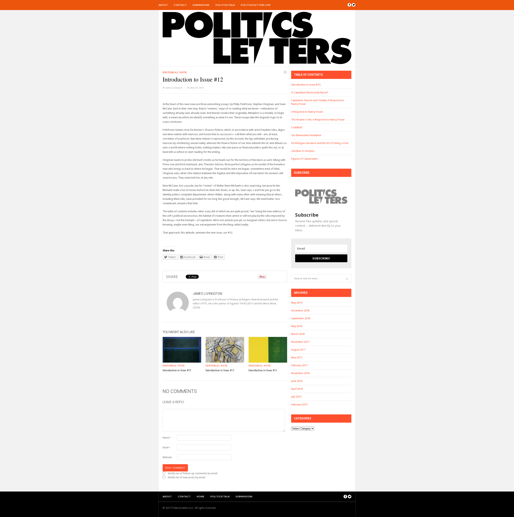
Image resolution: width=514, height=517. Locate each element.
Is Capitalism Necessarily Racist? (309, 92)
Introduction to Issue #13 (220, 370)
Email (166, 447)
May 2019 (296, 302)
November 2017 (300, 341)
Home (200, 496)
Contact (180, 5)
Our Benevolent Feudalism (306, 135)
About (163, 5)
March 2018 (298, 333)
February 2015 (299, 404)
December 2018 (300, 310)
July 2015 (296, 396)
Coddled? (296, 127)
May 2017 (296, 357)
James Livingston (174, 87)
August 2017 (298, 349)
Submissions (201, 5)
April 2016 (297, 388)
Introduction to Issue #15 (177, 370)
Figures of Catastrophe (304, 158)
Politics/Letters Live (256, 5)
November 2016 (300, 373)
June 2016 (296, 380)
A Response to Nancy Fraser (307, 111)
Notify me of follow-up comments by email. (193, 473)
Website (167, 457)
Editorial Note (175, 72)
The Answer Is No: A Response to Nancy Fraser (318, 119)
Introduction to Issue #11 (263, 370)
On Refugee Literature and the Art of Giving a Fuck (319, 143)
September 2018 (300, 318)
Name (167, 437)
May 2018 (296, 326)
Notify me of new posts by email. (187, 477)
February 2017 (299, 365)
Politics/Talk (225, 5)
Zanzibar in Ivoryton (302, 150)
